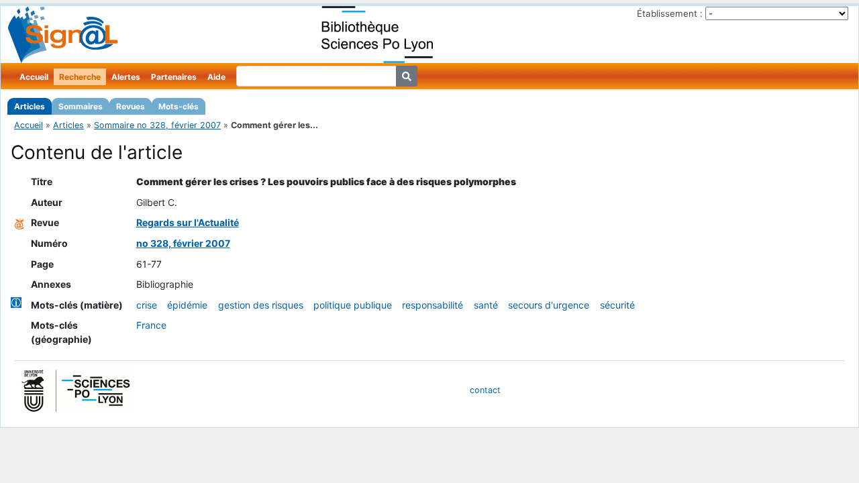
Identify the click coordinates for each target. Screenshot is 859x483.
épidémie (187, 305)
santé (486, 305)
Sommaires (80, 106)
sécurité (617, 305)
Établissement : (670, 13)
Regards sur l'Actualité (187, 222)
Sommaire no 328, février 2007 (157, 125)
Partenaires (174, 77)
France (151, 325)
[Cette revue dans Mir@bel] (19, 222)
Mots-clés (178, 106)
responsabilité (432, 305)
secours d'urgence (548, 305)
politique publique (352, 305)
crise (146, 305)
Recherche (80, 77)
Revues (130, 106)
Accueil (33, 77)
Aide (216, 77)
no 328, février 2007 (183, 243)
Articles (29, 106)
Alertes (125, 77)
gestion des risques (260, 305)
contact (485, 390)
